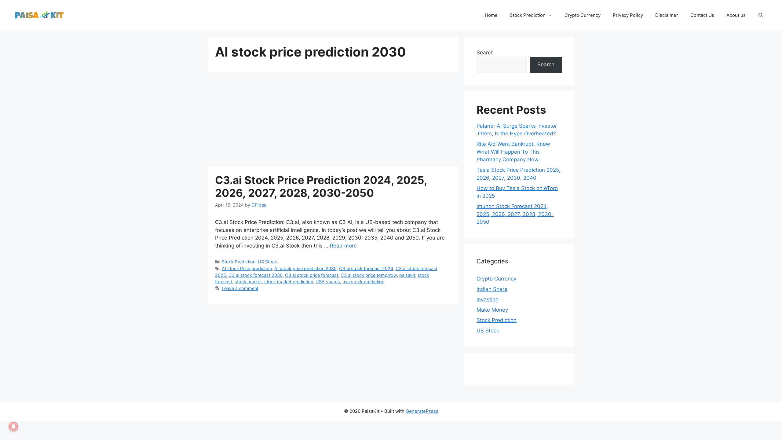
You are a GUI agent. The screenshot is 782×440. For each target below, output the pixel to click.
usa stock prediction (363, 281)
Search (485, 53)
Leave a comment (240, 288)
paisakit (407, 275)
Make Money (492, 310)
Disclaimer (666, 15)
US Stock (267, 261)
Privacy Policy (628, 15)
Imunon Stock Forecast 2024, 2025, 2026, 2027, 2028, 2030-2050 (515, 214)
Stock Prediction (528, 15)
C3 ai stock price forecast (311, 275)
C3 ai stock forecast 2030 (255, 275)
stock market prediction (288, 281)
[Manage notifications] (13, 426)
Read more (343, 246)
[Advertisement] (333, 120)
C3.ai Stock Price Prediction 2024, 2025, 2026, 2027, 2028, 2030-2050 (321, 186)
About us (736, 15)
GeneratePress (422, 411)
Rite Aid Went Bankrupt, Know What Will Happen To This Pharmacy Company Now (513, 152)
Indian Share (492, 289)
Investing (488, 299)
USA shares (328, 281)
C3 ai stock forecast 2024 (366, 268)
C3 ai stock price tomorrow (369, 275)
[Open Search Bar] (761, 15)
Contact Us (702, 15)
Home (491, 15)
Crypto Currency (583, 15)
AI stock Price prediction (247, 268)
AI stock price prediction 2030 (305, 268)
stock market (248, 281)
